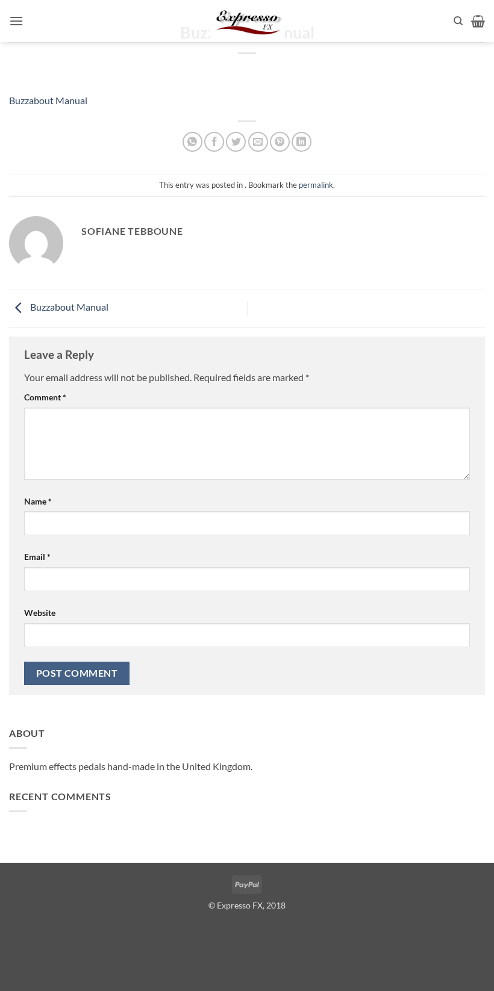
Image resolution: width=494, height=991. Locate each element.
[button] (16, 21)
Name (38, 501)
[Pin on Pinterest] (280, 142)
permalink (316, 185)
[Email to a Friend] (258, 142)
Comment (45, 397)
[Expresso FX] (247, 21)
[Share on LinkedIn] (301, 142)
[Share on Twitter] (236, 142)
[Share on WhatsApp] (192, 142)
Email (37, 556)
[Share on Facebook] (214, 142)
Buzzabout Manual (48, 100)
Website (39, 612)
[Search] (458, 21)
